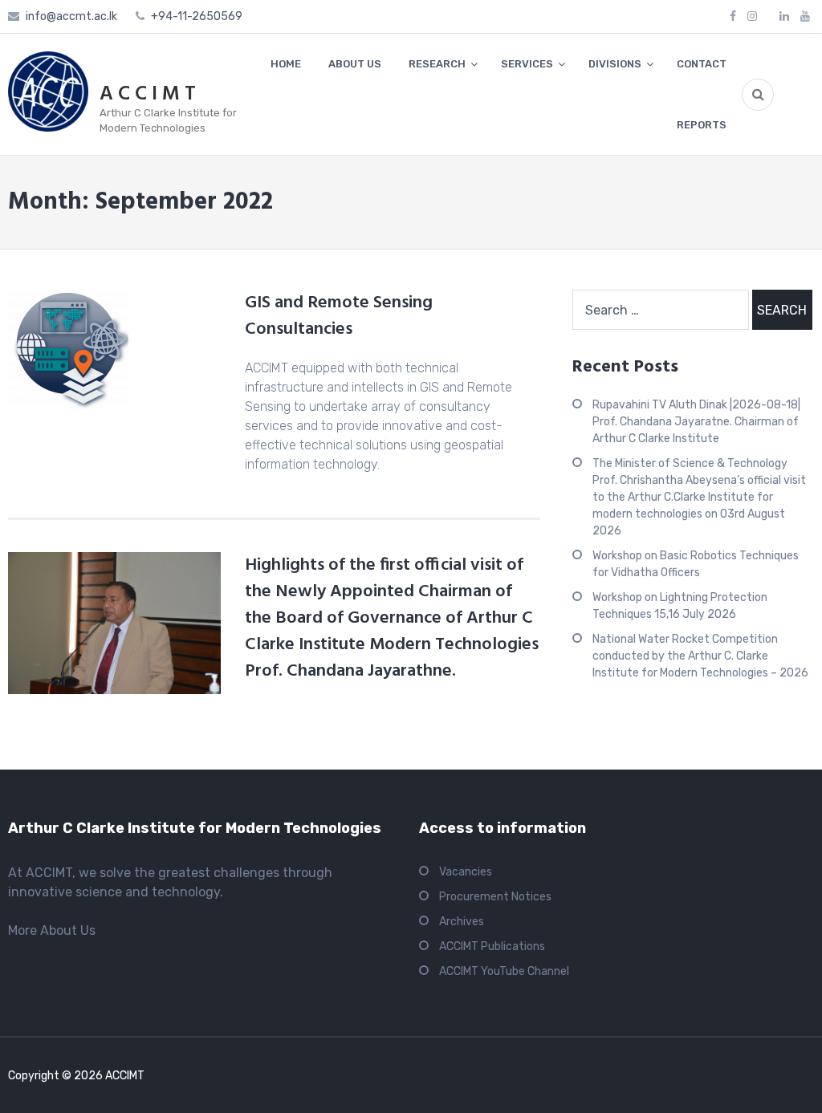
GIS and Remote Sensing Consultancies (339, 316)
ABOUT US (354, 64)
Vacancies (465, 872)
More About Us (52, 930)
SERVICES (527, 64)
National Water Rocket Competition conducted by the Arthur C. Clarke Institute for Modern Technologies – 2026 (700, 656)
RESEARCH (437, 64)
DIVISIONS (614, 64)
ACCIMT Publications (492, 946)
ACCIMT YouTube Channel (504, 971)
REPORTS (701, 125)
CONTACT (701, 64)
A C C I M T (148, 95)
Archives (461, 921)
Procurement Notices (495, 897)
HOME (286, 64)
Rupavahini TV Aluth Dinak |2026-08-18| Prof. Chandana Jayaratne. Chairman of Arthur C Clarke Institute (696, 421)
